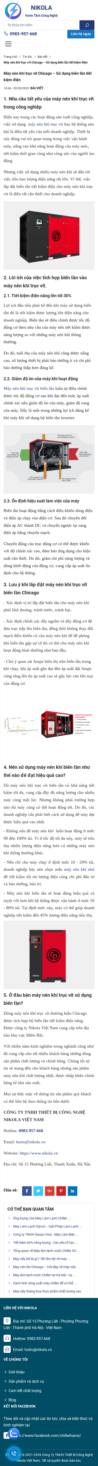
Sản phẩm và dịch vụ (26, 1381)
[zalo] (14, 1434)
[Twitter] (38, 1191)
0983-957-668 (23, 33)
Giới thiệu (16, 1372)
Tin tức (27, 56)
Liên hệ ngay (81, 34)
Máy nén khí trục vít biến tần (29, 388)
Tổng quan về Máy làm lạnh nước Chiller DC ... (46, 1251)
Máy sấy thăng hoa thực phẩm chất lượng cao (47, 1291)
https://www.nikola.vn (39, 1153)
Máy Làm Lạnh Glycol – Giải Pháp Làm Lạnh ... (47, 1226)
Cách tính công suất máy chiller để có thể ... (45, 1283)
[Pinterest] (61, 1191)
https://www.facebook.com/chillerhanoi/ (47, 1435)
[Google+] (49, 1191)
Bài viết (42, 56)
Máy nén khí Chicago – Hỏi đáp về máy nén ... (46, 1267)
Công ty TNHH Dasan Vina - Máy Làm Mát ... (45, 1234)
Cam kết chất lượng (25, 1390)
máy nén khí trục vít (45, 124)
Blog (12, 1400)
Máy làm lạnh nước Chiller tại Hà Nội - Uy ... (44, 1275)
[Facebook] (27, 1191)
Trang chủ (10, 56)
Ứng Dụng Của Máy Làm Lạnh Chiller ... (42, 1218)
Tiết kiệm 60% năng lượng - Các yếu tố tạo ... (45, 1243)
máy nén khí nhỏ (79, 869)
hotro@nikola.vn (30, 1141)
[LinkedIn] (72, 1191)
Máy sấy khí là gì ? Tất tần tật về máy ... (41, 1259)
